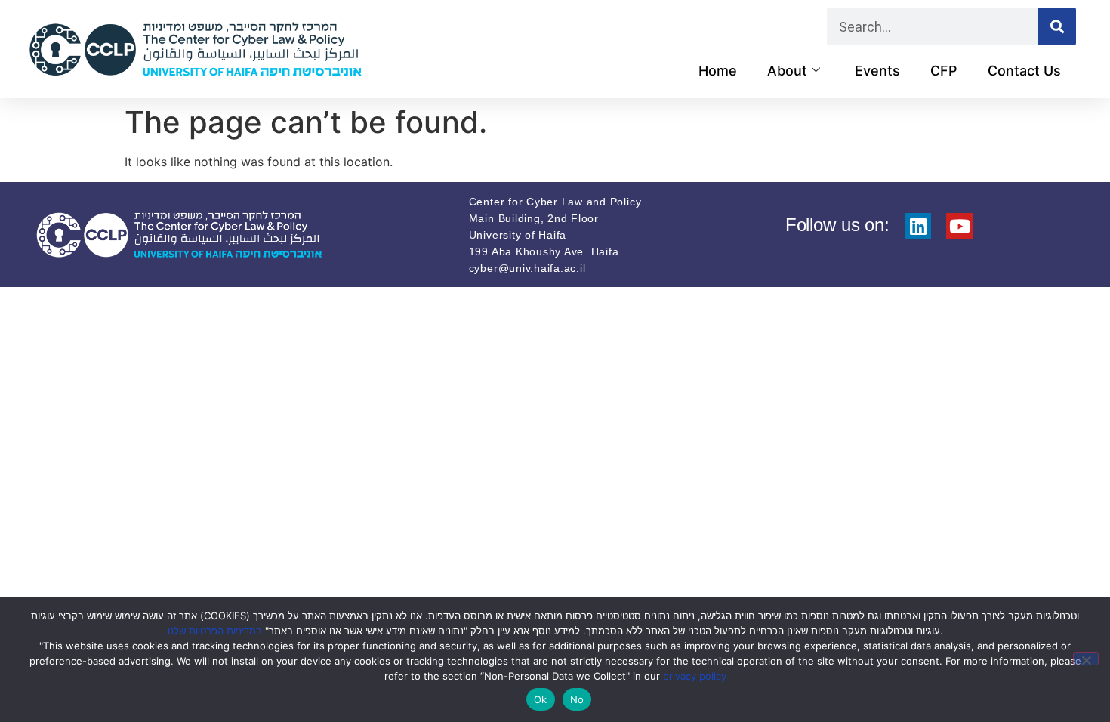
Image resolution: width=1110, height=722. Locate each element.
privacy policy (694, 676)
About (787, 71)
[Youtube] (959, 226)
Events (877, 71)
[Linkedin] (918, 226)
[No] (1086, 658)
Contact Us (1024, 71)
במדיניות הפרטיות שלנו (215, 631)
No (577, 699)
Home (717, 71)
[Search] (1057, 26)
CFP (943, 71)
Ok (540, 699)
